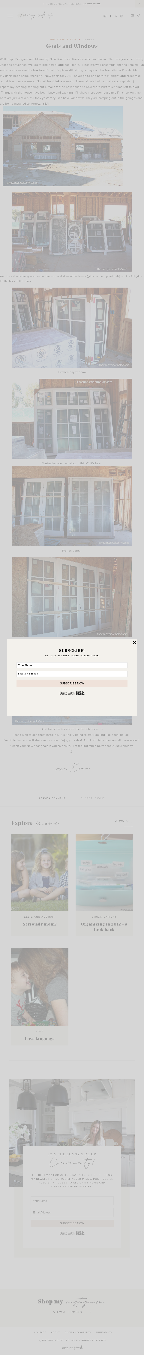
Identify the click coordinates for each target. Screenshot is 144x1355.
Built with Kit (72, 693)
